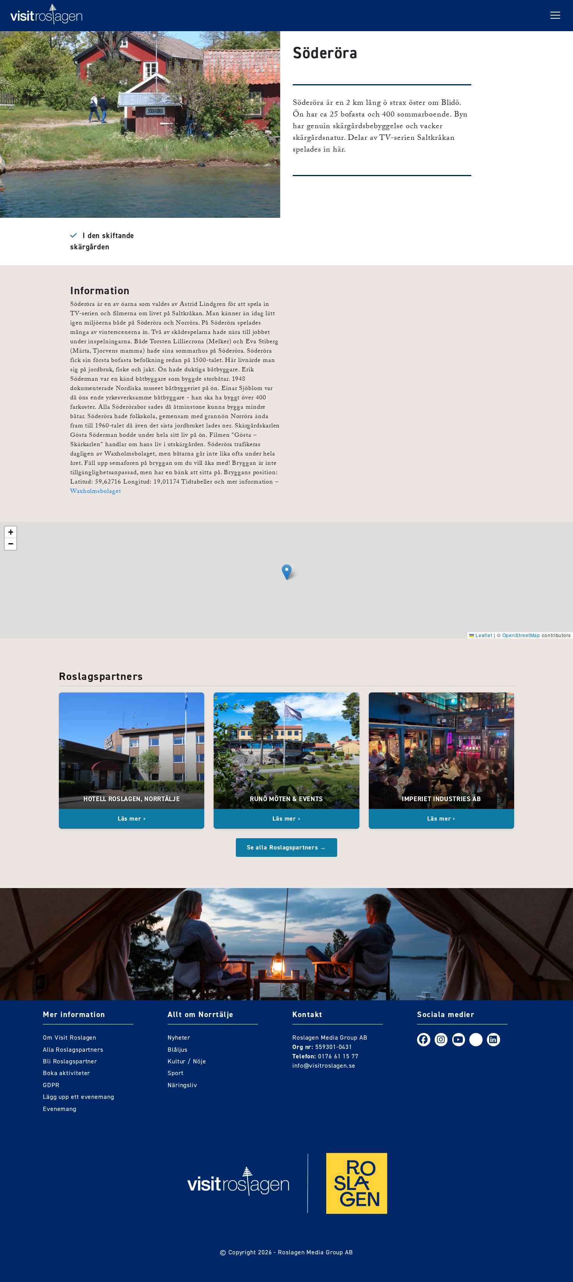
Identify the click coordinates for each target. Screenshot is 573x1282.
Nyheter (179, 1037)
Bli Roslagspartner (70, 1061)
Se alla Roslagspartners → (287, 847)
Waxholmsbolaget (95, 492)
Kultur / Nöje (187, 1061)
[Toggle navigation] (555, 15)
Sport (176, 1073)
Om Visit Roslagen (69, 1037)
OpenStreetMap (521, 635)
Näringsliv (182, 1085)
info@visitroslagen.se (323, 1065)
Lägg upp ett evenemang (78, 1097)
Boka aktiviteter (66, 1073)
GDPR (51, 1085)
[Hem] (46, 15)
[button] (287, 572)
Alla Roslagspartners (73, 1049)
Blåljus (177, 1049)
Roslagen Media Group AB (315, 1252)
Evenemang (59, 1109)
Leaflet (483, 635)
